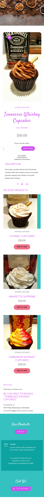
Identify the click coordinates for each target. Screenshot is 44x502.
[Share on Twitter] (22, 184)
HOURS (13, 444)
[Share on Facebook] (17, 184)
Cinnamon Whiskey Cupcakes (22, 358)
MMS (31, 463)
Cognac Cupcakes (22, 236)
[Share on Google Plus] (27, 184)
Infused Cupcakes (22, 107)
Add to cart (28, 148)
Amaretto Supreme (22, 296)
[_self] (6, 445)
